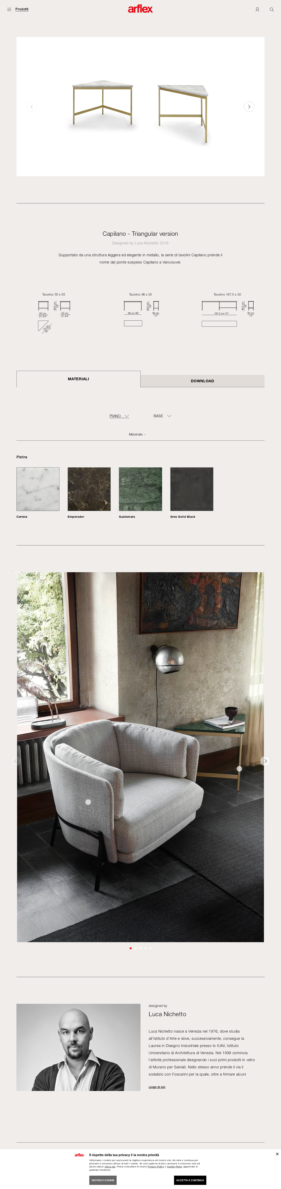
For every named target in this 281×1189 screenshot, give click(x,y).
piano (115, 416)
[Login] (257, 9)
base (158, 416)
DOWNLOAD (202, 381)
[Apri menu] (9, 9)
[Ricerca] (272, 9)
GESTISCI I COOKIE (103, 1180)
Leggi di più (157, 1087)
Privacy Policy (156, 1166)
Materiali (78, 379)
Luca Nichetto (147, 243)
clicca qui (110, 1166)
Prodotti (22, 9)
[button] (249, 106)
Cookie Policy (174, 1166)
